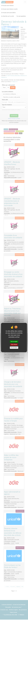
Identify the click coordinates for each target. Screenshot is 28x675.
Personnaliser (14, 347)
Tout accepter (14, 341)
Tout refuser (14, 344)
